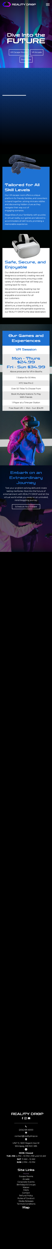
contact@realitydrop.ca (26, 1136)
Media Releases (26, 1201)
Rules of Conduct (26, 1198)
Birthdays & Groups (26, 1184)
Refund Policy (26, 1195)
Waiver (26, 1187)
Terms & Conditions (26, 1203)
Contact (26, 1192)
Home (26, 1173)
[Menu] (48, 5)
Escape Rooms (26, 1176)
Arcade (26, 1179)
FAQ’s (26, 1190)
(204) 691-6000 (26, 1130)
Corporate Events (26, 1181)
